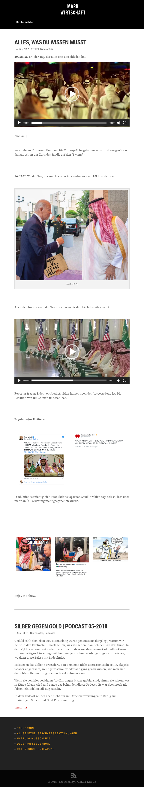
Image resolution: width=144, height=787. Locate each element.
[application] (72, 94)
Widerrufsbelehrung (34, 743)
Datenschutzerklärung (36, 749)
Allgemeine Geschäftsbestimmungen (47, 733)
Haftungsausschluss (34, 738)
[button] (72, 94)
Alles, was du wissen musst (50, 42)
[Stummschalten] (119, 123)
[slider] (69, 123)
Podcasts (50, 633)
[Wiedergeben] (19, 123)
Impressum (25, 728)
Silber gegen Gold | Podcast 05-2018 (60, 626)
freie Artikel (47, 49)
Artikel (35, 49)
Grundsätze (36, 633)
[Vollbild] (125, 123)
